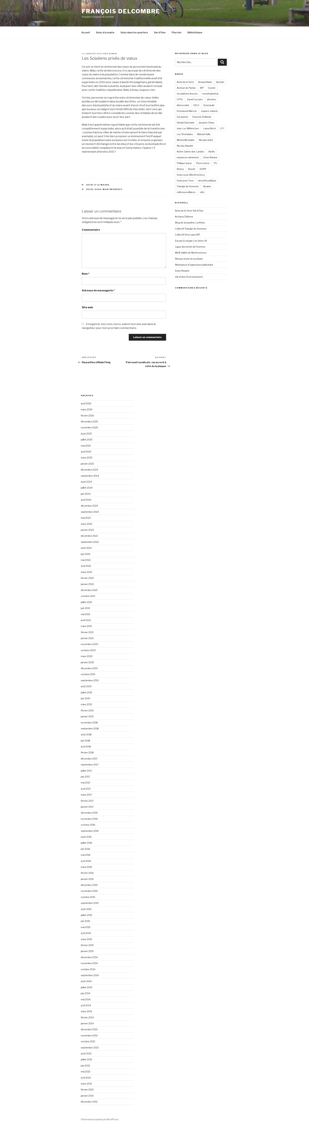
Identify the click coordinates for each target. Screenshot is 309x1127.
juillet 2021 (86, 602)
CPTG (180, 99)
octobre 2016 (88, 824)
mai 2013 (85, 1071)
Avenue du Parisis (186, 87)
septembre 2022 (90, 542)
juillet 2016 (86, 842)
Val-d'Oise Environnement (189, 276)
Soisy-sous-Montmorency (104, 189)
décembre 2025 (89, 421)
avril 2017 (86, 788)
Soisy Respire (182, 270)
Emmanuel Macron (187, 111)
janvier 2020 (87, 662)
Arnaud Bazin (205, 82)
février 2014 (87, 1017)
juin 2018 (85, 740)
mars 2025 (86, 457)
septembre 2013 (89, 1047)
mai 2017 (85, 782)
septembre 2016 (90, 831)
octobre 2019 (88, 674)
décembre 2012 (89, 1101)
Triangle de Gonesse (188, 186)
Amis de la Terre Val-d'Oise (189, 210)
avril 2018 (86, 746)
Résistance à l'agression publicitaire (194, 264)
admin (113, 53)
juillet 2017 (86, 770)
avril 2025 (86, 451)
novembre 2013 (89, 1035)
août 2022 (86, 548)
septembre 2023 (90, 511)
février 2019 (87, 710)
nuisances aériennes (188, 157)
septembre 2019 (90, 680)
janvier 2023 (87, 529)
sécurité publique (207, 180)
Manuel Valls (204, 134)
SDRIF (203, 169)
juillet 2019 (86, 692)
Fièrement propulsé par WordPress (100, 1119)
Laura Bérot (209, 128)
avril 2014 (86, 1005)
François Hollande (201, 116)
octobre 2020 (88, 650)
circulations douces (187, 93)
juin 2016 (85, 849)
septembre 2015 (90, 903)
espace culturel (209, 111)
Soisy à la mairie (105, 32)
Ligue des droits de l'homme (190, 246)
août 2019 (86, 686)
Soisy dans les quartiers (134, 32)
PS (215, 163)
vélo (202, 192)
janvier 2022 (87, 584)
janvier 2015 (87, 951)
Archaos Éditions (184, 216)
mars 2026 (86, 409)
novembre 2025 (89, 427)
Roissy (180, 169)
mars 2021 (86, 626)
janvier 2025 (87, 463)
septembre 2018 (90, 728)
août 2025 (86, 433)
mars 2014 (86, 1011)
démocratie (183, 105)
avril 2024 (86, 499)
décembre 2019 (89, 668)
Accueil (85, 32)
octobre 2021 (88, 596)
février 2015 (87, 945)
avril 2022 (86, 566)
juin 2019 (85, 698)
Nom (85, 273)
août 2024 (86, 481)
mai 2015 (85, 927)
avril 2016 (86, 861)
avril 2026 (86, 403)
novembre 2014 (89, 963)
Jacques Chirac (207, 122)
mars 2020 (87, 656)
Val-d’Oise (160, 32)
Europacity (182, 116)
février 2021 (87, 632)
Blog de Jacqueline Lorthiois (190, 222)
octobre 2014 (88, 969)
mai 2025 (86, 445)
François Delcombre (121, 11)
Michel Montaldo (186, 140)
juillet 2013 (86, 1059)
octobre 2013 (88, 1041)
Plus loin (176, 32)
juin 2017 (85, 776)
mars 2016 (86, 867)
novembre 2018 (89, 722)
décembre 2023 (89, 505)
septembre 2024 (90, 475)
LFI (222, 128)
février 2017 (87, 800)
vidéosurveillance (186, 192)
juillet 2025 (87, 439)
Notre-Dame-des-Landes (190, 151)
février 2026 (87, 415)
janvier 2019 (87, 716)
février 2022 (87, 578)
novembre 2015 (89, 891)
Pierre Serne (203, 163)
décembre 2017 (89, 758)
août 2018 (86, 734)
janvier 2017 (87, 806)
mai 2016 (85, 855)
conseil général (210, 93)
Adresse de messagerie (98, 290)
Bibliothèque (194, 32)
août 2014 (86, 981)
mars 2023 (86, 524)
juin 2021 (85, 608)
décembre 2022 (89, 535)
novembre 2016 (89, 818)
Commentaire (91, 229)
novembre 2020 (89, 644)
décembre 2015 (89, 885)
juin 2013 (85, 1065)
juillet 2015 (86, 915)
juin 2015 (85, 921)
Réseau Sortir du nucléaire (189, 258)
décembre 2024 (89, 469)
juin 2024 (85, 493)
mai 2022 (86, 560)
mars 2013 (86, 1083)
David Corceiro (195, 99)
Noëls (211, 151)
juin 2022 (85, 554)
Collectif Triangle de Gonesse (190, 228)
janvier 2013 (87, 1095)
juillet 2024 (87, 487)
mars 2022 (86, 572)
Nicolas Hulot (206, 140)
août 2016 (86, 836)
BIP (202, 87)
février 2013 (87, 1089)
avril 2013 (86, 1077)
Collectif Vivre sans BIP (187, 234)
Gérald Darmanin (185, 122)
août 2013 (86, 1053)
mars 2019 (86, 704)
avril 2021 (86, 620)
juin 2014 (85, 993)
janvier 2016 (87, 879)
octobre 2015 (88, 897)
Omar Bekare (210, 157)
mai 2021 (85, 614)
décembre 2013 (89, 1029)
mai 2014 (85, 999)
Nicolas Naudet (185, 145)
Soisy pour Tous (185, 180)
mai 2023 (86, 517)
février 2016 (87, 873)
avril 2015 (86, 933)
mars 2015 (86, 939)
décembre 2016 (89, 812)
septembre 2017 (89, 764)
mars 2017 (86, 794)
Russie (191, 169)
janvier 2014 (87, 1023)
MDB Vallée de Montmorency (190, 252)
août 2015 (86, 909)
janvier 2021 (87, 638)
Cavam (211, 87)
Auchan (220, 82)
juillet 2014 (86, 987)
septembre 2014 (90, 975)
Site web (87, 307)
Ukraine (207, 186)
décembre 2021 (89, 590)
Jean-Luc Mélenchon (188, 128)
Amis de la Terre (185, 82)
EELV (196, 105)
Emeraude (209, 105)
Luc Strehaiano (185, 134)
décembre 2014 (89, 957)
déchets (211, 99)
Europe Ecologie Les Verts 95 (191, 240)
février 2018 (87, 752)
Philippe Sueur (184, 163)
